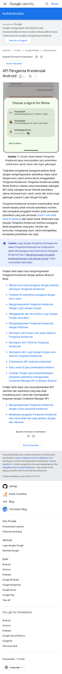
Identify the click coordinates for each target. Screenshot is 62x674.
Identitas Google (11, 550)
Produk (17, 50)
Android (6, 564)
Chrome (7, 569)
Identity (28, 4)
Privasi (21, 659)
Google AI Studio (11, 579)
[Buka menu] (5, 4)
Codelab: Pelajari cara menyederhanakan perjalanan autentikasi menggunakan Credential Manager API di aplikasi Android (32, 377)
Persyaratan (9, 659)
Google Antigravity (12, 585)
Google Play (8, 595)
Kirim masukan (14, 63)
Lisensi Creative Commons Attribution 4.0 (33, 458)
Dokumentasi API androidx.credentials (30, 361)
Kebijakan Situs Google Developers (19, 467)
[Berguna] (36, 56)
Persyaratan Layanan (13, 526)
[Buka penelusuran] (47, 4)
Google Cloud (9, 590)
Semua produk (10, 646)
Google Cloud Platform (14, 636)
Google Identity (32, 50)
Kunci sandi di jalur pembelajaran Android (31, 367)
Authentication (13, 14)
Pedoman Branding (12, 531)
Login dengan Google (13, 545)
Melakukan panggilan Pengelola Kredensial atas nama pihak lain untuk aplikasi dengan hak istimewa (33, 418)
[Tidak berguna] (41, 56)
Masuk (54, 4)
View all (6, 600)
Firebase (7, 574)
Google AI (7, 641)
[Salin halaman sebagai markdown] (30, 76)
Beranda (6, 50)
